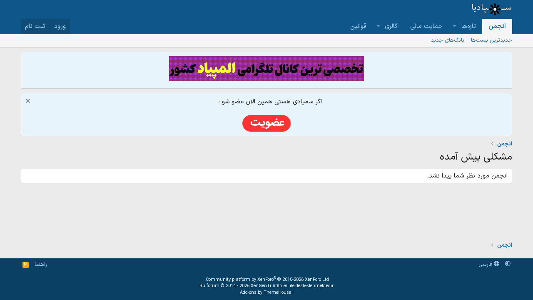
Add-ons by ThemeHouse (265, 292)
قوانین (358, 26)
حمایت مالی (426, 26)
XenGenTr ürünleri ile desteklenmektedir (292, 286)
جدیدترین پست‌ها (491, 40)
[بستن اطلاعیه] (28, 102)
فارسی (486, 264)
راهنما (41, 264)
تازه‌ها (468, 26)
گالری (391, 26)
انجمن (497, 26)
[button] (455, 26)
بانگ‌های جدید (447, 40)
